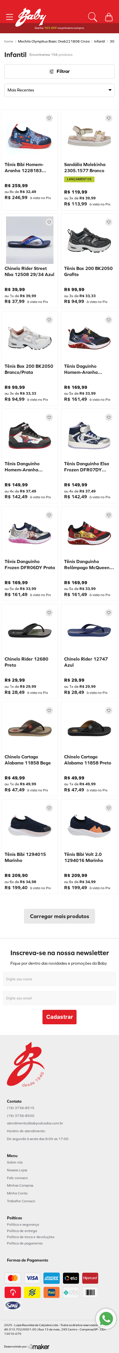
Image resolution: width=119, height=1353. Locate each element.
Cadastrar (59, 1017)
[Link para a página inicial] (8, 41)
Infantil (99, 41)
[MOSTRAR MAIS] (59, 916)
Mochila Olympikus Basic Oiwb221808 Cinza (54, 41)
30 (112, 41)
